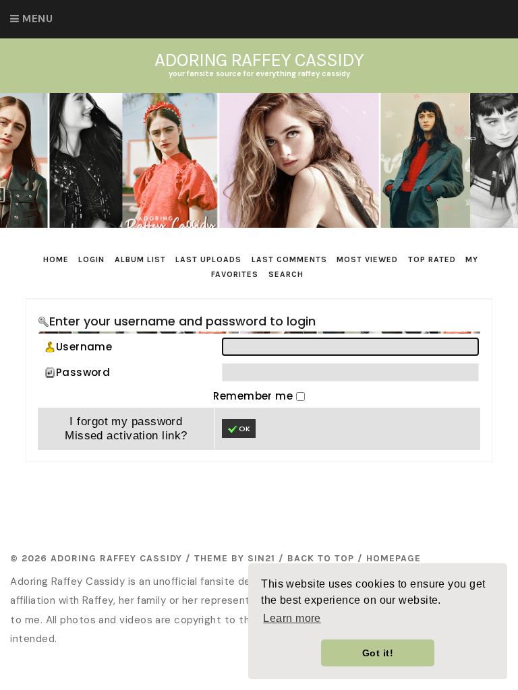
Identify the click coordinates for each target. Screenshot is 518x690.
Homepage (393, 558)
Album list (140, 259)
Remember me (254, 396)
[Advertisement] (271, 502)
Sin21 (261, 558)
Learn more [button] (292, 618)
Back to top (320, 558)
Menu (37, 19)
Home (56, 259)
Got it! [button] (377, 653)
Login (91, 259)
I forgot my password (125, 421)
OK (244, 428)
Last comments (289, 259)
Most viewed (367, 259)
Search (286, 274)
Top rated (432, 259)
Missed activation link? (126, 435)
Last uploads (208, 259)
